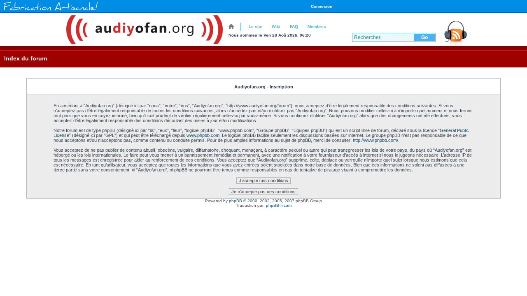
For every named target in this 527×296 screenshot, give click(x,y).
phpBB (235, 201)
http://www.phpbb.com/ (375, 140)
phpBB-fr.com (278, 205)
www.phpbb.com (203, 135)
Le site (255, 26)
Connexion (321, 6)
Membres (317, 26)
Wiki (276, 26)
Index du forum (25, 58)
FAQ (294, 26)
